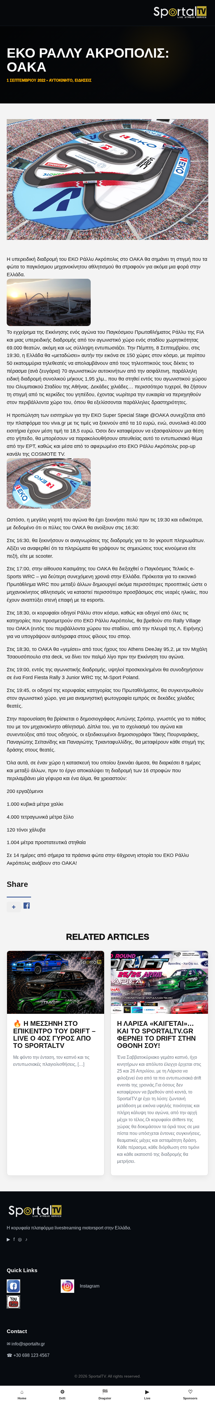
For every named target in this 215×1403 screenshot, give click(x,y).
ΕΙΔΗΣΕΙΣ (83, 80)
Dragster (105, 1394)
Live (147, 1394)
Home (22, 1394)
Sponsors (190, 1394)
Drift (62, 1394)
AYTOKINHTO (61, 80)
